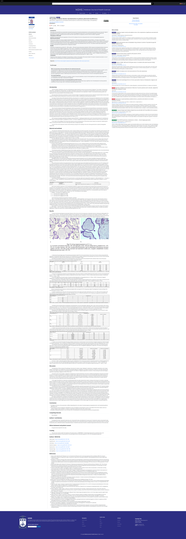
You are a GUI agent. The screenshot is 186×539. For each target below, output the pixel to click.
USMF (101, 525)
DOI (100, 519)
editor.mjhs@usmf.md (140, 525)
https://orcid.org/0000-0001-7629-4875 (63, 447)
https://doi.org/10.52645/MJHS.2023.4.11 (119, 122)
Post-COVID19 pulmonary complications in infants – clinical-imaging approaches (131, 120)
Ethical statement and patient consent (35, 49)
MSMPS (101, 523)
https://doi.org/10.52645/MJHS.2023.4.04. (119, 65)
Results (30, 40)
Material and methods (32, 38)
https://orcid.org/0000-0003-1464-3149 (64, 445)
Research (58, 17)
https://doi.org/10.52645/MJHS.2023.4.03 (119, 56)
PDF (51, 25)
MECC (101, 521)
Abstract (30, 34)
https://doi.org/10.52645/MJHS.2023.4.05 (119, 73)
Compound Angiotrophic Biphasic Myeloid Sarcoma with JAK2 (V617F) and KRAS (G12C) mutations (134, 110)
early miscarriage (73, 60)
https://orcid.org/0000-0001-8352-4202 (63, 441)
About (90, 13)
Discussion (30, 41)
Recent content (82, 13)
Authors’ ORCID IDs (32, 53)
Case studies (119, 524)
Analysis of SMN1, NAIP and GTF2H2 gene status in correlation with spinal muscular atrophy (133, 62)
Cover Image (31, 28)
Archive (96, 13)
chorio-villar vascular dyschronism (83, 60)
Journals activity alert (136, 21)
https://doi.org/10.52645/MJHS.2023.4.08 (119, 91)
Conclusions (31, 43)
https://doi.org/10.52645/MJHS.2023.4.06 (56, 22)
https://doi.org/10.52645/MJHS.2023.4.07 (119, 83)
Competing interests (32, 45)
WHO (100, 527)
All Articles (119, 526)
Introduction (31, 36)
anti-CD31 (56, 60)
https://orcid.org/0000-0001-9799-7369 (62, 439)
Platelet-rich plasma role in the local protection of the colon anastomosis (129, 71)
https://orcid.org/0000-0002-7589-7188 (63, 448)
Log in (184, 3)
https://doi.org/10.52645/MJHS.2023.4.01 (119, 36)
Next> (33, 57)
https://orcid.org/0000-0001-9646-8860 (62, 443)
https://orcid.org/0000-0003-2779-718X (63, 450)
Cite (59, 25)
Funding (30, 51)
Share (63, 25)
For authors (104, 13)
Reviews (118, 522)
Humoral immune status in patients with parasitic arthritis (126, 53)
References (31, 55)
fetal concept (60, 60)
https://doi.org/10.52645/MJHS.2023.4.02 (119, 46)
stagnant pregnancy (66, 60)
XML (55, 25)
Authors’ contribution (32, 47)
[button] (152, 4)
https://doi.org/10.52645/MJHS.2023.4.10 (119, 112)
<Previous (30, 57)
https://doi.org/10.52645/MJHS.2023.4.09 (119, 102)
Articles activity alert (136, 20)
